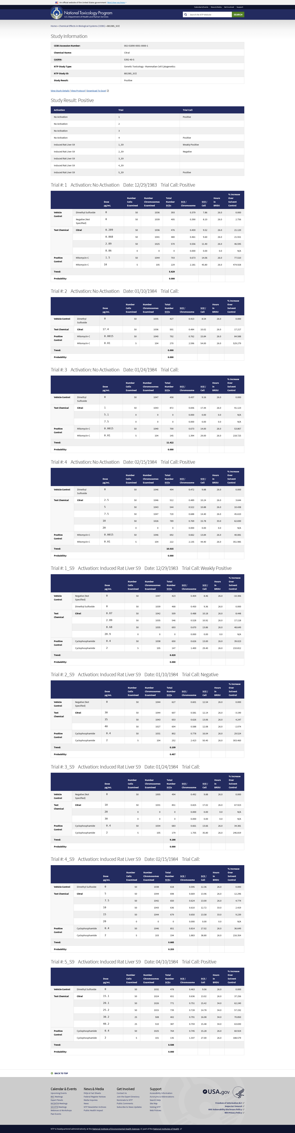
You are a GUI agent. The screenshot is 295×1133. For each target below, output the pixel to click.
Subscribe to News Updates (129, 1107)
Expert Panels (57, 1100)
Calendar (201, 7)
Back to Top (61, 1073)
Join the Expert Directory (128, 1096)
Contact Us (122, 1093)
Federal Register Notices (95, 1096)
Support (240, 7)
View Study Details (60, 90)
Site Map (153, 1103)
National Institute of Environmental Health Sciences (116, 1128)
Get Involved (229, 7)
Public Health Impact (93, 1110)
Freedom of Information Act (228, 1103)
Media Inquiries (91, 1100)
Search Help (155, 1100)
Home (54, 25)
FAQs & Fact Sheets (92, 1093)
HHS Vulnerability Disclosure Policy (225, 1109)
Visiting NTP (155, 1107)
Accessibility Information (161, 1093)
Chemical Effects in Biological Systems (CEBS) (82, 25)
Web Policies (155, 1110)
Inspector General (233, 1106)
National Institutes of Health (166, 1128)
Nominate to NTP (125, 1100)
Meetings (57, 1096)
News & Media (216, 7)
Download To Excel (96, 90)
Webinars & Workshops (61, 1110)
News (86, 1103)
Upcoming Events (59, 1093)
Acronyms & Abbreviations (162, 1096)
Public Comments (125, 1103)
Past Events (56, 1114)
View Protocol (78, 90)
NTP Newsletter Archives (95, 1107)
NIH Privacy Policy (233, 1112)
